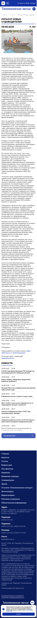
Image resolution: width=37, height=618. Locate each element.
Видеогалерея (7, 495)
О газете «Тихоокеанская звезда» (17, 488)
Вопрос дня (6, 465)
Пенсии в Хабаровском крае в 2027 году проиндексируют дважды (15, 412)
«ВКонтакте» (5, 353)
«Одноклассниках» (19, 353)
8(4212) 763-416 (20, 526)
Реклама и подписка (10, 499)
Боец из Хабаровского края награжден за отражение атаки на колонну (16, 429)
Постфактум (7, 469)
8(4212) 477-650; (7, 533)
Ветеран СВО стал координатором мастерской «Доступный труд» (18, 389)
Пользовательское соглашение (12, 596)
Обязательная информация (14, 503)
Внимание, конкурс (10, 476)
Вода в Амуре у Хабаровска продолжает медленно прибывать (16, 380)
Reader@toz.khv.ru (7, 539)
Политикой (9, 611)
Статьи (12, 15)
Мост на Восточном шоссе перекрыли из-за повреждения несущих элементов (17, 404)
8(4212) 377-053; (7, 526)
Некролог (5, 473)
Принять (18, 614)
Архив (4, 484)
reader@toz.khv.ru (7, 358)
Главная (4, 15)
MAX (28, 351)
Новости (5, 457)
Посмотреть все (20, 436)
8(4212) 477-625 (7, 520)
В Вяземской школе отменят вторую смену (16, 396)
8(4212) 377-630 (20, 533)
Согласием (29, 610)
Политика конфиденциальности (12, 597)
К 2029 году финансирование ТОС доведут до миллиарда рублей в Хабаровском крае (17, 372)
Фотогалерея (7, 491)
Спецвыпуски (7, 480)
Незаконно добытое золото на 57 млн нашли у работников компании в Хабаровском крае (18, 421)
